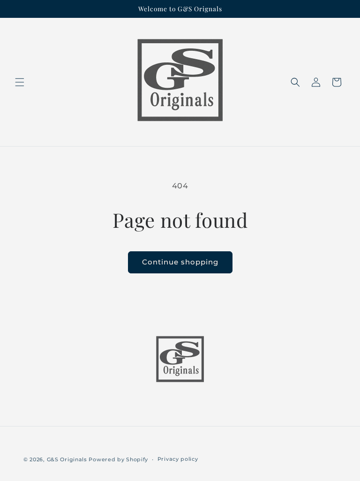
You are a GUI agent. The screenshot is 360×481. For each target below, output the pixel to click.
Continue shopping (180, 261)
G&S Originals (67, 459)
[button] (19, 82)
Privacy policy (178, 459)
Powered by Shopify (118, 459)
